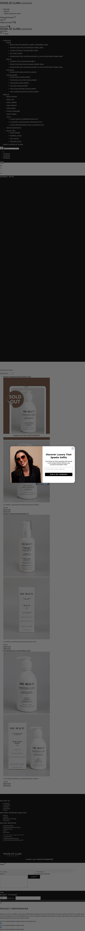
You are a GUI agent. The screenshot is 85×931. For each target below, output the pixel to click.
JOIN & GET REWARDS (59, 474)
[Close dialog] (73, 448)
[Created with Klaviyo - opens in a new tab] (42, 484)
